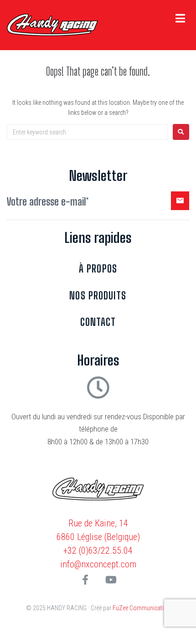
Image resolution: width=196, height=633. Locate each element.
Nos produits (97, 295)
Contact (98, 322)
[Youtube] (111, 580)
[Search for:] (87, 132)
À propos (98, 268)
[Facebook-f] (85, 580)
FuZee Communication (141, 608)
